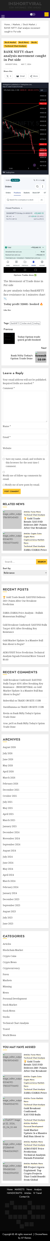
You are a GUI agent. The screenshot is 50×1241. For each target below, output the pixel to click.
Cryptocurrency (30, 540)
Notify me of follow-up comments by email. (22, 477)
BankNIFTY (15, 323)
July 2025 (7, 801)
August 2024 (9, 850)
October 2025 (10, 795)
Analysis (38, 1189)
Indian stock (26, 323)
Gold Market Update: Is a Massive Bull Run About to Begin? (23, 691)
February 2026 (10, 783)
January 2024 (10, 893)
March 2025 (9, 820)
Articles (27, 512)
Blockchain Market (13, 950)
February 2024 (10, 887)
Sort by (7, 568)
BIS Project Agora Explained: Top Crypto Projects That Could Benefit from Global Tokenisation (34, 1175)
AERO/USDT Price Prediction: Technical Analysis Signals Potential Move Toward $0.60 (24, 656)
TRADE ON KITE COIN (29, 700)
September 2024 (11, 844)
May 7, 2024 (26, 64)
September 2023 (11, 905)
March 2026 (9, 777)
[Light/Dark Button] (32, 14)
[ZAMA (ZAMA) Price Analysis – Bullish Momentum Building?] (12, 541)
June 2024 (8, 862)
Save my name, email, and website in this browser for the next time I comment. (25, 462)
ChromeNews (41, 1234)
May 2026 (8, 765)
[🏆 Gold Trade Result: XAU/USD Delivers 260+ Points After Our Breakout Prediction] (12, 519)
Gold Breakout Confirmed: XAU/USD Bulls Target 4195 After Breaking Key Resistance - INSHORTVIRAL (23, 683)
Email (7, 437)
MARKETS (19, 1189)
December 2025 (11, 789)
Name (7, 426)
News (38, 512)
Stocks (34, 42)
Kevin (6, 713)
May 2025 (8, 808)
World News (9, 1035)
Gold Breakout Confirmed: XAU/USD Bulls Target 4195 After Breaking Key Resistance (25, 628)
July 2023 (7, 917)
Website (7, 448)
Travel (6, 1029)
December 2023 (11, 899)
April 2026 (8, 771)
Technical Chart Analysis (15, 46)
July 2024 (7, 856)
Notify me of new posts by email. (22, 484)
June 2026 (8, 759)
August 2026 (9, 747)
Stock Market (10, 42)
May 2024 (8, 868)
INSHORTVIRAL (25, 3)
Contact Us (24, 1196)
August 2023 (9, 911)
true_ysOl (8, 723)
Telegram (46, 14)
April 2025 (8, 814)
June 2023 (8, 923)
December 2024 (11, 832)
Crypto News (29, 537)
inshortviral (11, 64)
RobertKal (8, 700)
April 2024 (8, 874)
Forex (33, 512)
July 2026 (7, 753)
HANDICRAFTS (14, 1193)
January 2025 (10, 826)
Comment (9, 388)
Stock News (23, 42)
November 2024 (11, 838)
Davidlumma (10, 707)
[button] (3, 14)
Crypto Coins (36, 533)
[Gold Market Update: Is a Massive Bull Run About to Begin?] (12, 1127)
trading (36, 323)
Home (10, 1189)
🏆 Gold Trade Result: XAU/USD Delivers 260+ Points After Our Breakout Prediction (35, 525)
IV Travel (37, 1193)
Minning (7, 986)
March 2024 (9, 881)
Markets (41, 540)
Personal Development (15, 998)
